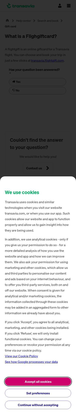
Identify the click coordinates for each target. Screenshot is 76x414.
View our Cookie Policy (21, 356)
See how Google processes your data (31, 361)
